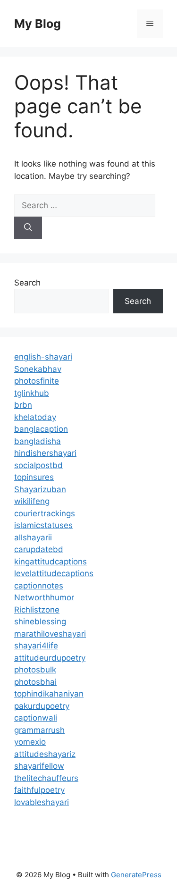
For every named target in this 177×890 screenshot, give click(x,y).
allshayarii (33, 537)
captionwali (35, 717)
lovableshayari (41, 802)
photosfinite (36, 381)
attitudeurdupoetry (49, 658)
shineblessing (40, 621)
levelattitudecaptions (53, 573)
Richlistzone (36, 609)
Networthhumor (44, 597)
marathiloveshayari (50, 633)
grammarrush (39, 730)
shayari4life (36, 645)
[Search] (28, 228)
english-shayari (43, 356)
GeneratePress (136, 874)
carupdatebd (38, 549)
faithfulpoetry (39, 790)
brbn (23, 405)
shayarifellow (39, 766)
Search (27, 282)
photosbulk (35, 669)
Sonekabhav (37, 369)
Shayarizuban (40, 489)
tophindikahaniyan (49, 693)
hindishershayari (45, 453)
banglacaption (41, 429)
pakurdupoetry (41, 706)
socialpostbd (38, 465)
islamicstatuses (43, 525)
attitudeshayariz (45, 754)
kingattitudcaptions (50, 561)
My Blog (37, 24)
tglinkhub (31, 393)
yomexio (30, 742)
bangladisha (37, 441)
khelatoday (35, 417)
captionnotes (38, 585)
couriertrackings (44, 513)
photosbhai (35, 682)
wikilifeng (32, 501)
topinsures (34, 477)
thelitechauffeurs (46, 778)
